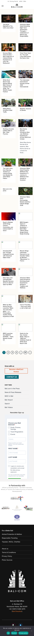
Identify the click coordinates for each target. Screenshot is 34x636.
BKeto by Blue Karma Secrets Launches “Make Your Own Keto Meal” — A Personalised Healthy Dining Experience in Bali (8, 310)
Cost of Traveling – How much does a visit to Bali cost (25, 306)
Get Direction (17, 611)
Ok (8, 633)
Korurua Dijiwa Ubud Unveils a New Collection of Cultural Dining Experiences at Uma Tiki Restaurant (8, 58)
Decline (14, 633)
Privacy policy (23, 633)
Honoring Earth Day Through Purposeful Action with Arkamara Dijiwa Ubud (8, 254)
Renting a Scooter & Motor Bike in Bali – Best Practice (8, 131)
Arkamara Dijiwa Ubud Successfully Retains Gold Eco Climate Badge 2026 (25, 201)
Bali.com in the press (7, 189)
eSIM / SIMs (22, 1)
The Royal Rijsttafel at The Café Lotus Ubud (8, 26)
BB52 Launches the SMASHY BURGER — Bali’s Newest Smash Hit (8, 337)
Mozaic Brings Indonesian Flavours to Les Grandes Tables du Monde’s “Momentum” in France (24, 256)
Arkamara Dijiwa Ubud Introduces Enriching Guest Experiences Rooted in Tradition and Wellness (25, 282)
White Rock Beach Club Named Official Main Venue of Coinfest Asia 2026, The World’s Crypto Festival (7, 85)
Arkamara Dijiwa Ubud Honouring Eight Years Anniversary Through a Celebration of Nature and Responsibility (25, 30)
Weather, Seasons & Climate (25, 109)
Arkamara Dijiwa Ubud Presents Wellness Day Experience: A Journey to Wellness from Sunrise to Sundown (25, 174)
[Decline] (31, 631)
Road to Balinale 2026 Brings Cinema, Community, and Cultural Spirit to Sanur (8, 226)
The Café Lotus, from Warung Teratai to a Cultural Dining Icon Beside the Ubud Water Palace (8, 173)
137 (25, 352)
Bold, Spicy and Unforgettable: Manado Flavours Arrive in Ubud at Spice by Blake (8, 281)
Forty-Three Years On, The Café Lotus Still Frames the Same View (25, 55)
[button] (2, 6)
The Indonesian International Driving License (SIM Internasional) (24, 83)
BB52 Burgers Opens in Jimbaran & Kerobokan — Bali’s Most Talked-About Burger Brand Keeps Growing (24, 228)
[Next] (30, 352)
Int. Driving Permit (13, 1)
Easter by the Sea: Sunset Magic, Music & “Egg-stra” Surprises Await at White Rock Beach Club (25, 338)
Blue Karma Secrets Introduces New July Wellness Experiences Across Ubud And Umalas (25, 134)
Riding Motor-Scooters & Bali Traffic (7, 110)
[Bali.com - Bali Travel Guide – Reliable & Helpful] (17, 6)
